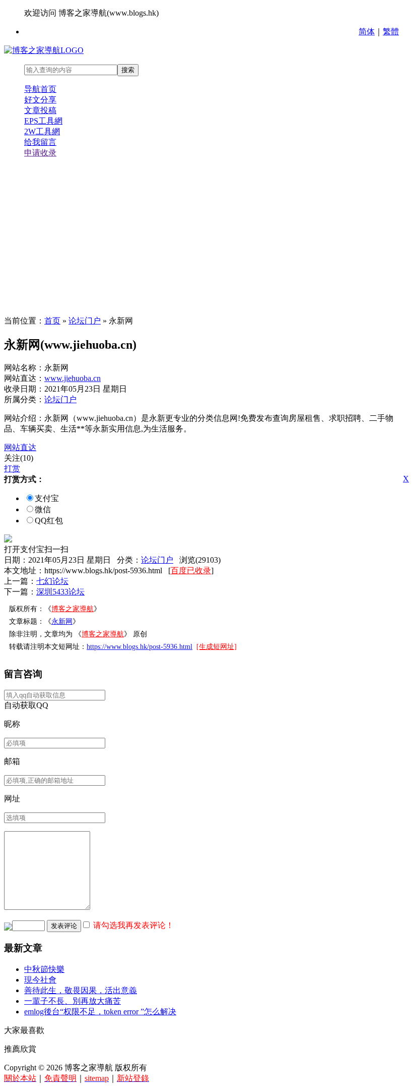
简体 (367, 31)
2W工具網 (42, 131)
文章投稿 (40, 110)
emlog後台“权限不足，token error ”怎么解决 (100, 1011)
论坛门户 (84, 320)
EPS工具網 (43, 121)
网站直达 (20, 447)
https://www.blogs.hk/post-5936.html (139, 646)
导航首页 (40, 89)
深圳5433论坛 (60, 591)
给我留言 (40, 142)
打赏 (12, 468)
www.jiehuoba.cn (72, 378)
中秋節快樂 (44, 969)
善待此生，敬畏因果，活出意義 (80, 990)
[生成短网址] (216, 646)
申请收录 (40, 152)
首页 (52, 320)
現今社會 (40, 979)
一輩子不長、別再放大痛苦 (72, 1001)
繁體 (391, 31)
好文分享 (40, 99)
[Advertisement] (206, 237)
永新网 (62, 621)
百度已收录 (191, 570)
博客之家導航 (72, 609)
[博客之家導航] (44, 50)
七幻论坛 (52, 581)
